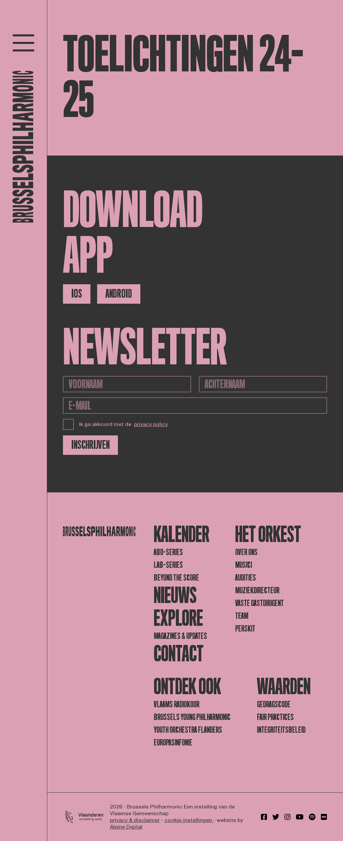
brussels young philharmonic (192, 717)
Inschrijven (90, 445)
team (241, 616)
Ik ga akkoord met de (123, 424)
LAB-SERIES (168, 565)
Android (119, 293)
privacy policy (151, 424)
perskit (245, 629)
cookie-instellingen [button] (188, 820)
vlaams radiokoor (176, 704)
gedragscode (273, 704)
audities (245, 578)
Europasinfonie (173, 742)
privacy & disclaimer (135, 820)
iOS (76, 293)
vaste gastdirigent (259, 603)
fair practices (275, 717)
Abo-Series (168, 552)
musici (243, 565)
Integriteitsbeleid (281, 730)
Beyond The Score (176, 578)
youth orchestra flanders (188, 730)
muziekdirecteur (257, 590)
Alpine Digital (126, 827)
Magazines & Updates (180, 636)
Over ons (246, 552)
